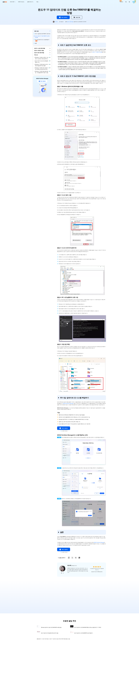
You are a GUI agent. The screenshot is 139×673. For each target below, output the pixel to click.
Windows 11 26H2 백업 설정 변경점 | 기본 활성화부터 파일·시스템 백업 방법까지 (41, 72)
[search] (129, 2)
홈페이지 (39, 638)
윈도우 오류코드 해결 (39, 50)
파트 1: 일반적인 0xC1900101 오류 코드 (42, 33)
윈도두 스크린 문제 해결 (39, 48)
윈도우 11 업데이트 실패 (97, 52)
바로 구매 (78, 17)
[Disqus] (69, 595)
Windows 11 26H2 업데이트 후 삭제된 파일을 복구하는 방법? (41, 65)
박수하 (56, 21)
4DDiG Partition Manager (68, 403)
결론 (36, 43)
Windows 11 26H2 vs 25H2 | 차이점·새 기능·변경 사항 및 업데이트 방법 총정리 (41, 58)
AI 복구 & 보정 (21, 1)
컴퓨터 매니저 (30, 1)
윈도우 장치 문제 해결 (39, 52)
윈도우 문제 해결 (70, 21)
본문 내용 (36, 31)
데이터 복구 (12, 1)
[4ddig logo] (5, 1)
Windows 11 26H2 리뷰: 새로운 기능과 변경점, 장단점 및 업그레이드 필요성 (41, 68)
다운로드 (121, 1)
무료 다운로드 (64, 17)
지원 (37, 1)
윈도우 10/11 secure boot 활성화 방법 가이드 (41, 61)
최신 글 (36, 54)
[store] (126, 1)
